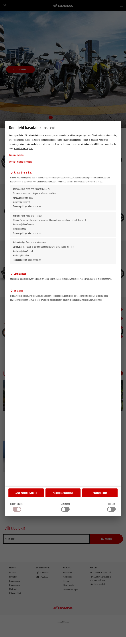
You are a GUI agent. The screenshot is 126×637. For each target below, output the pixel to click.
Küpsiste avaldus (16, 155)
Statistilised (65, 503)
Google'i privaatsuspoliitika (20, 161)
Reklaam (111, 503)
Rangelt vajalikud (16, 503)
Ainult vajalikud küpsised (26, 492)
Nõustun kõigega (100, 492)
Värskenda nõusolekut (63, 492)
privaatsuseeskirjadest (23, 148)
